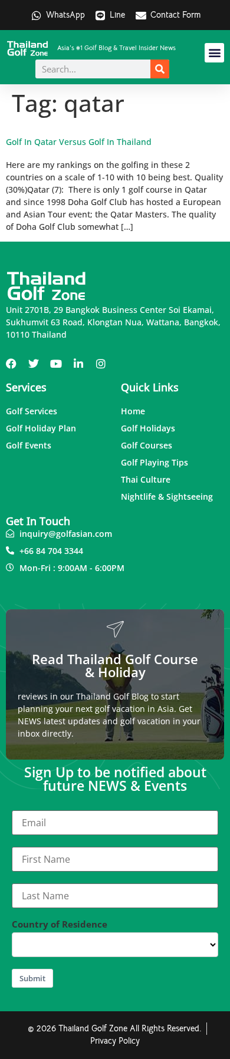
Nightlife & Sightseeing (167, 496)
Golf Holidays (148, 428)
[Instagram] (101, 363)
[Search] (159, 69)
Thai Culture (145, 479)
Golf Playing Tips (154, 462)
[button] (214, 52)
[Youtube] (56, 363)
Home (133, 411)
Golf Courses (146, 445)
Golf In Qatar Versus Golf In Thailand (79, 141)
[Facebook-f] (11, 363)
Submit (32, 978)
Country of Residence (59, 924)
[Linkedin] (78, 363)
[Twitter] (33, 363)
